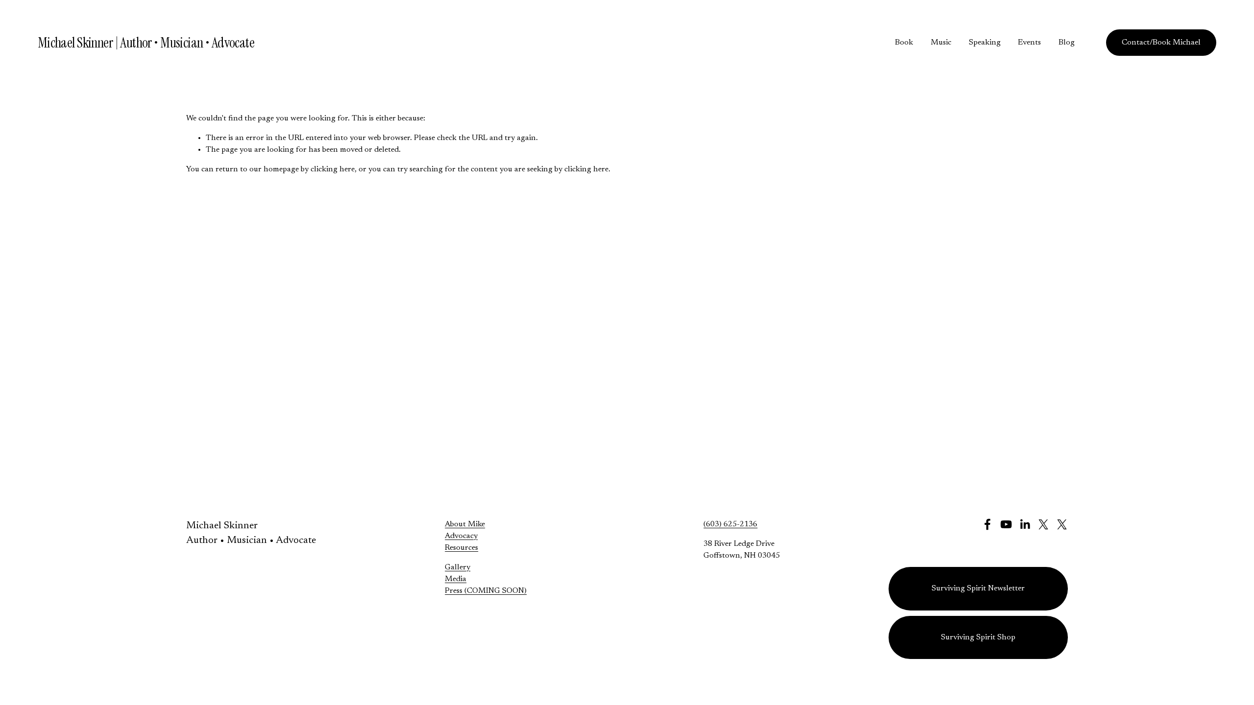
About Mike (465, 524)
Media (455, 579)
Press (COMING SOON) (486, 591)
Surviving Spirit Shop (978, 637)
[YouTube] (1006, 524)
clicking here (333, 169)
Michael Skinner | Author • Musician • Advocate (146, 42)
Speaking (985, 43)
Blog (1067, 43)
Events (1029, 43)
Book (904, 43)
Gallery (457, 567)
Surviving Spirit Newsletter (978, 588)
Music (941, 43)
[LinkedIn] (1025, 524)
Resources (461, 548)
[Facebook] (987, 524)
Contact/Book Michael (1161, 43)
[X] (1043, 524)
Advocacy (461, 536)
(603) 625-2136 (730, 524)
